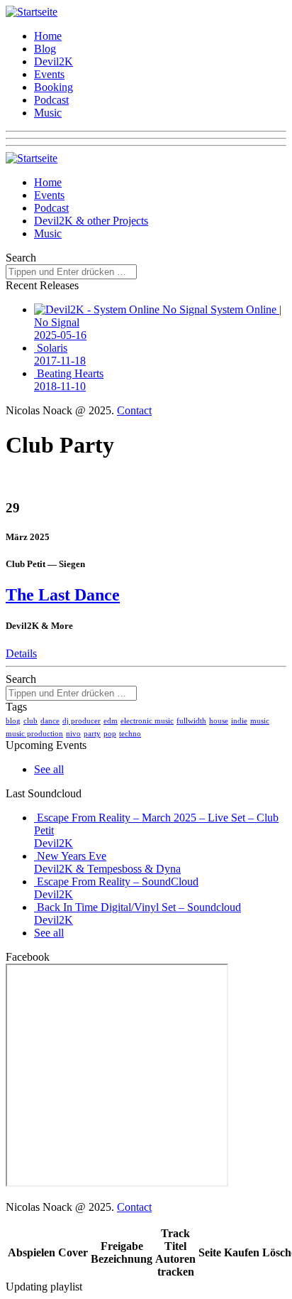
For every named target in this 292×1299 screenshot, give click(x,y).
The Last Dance (63, 595)
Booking (53, 87)
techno (130, 733)
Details (21, 653)
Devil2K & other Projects (91, 221)
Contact (134, 410)
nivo (73, 733)
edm (110, 720)
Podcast (51, 100)
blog (13, 720)
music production (34, 733)
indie (239, 720)
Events (49, 74)
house (218, 720)
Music (48, 113)
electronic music (147, 720)
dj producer (81, 720)
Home (48, 36)
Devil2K (53, 61)
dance (50, 720)
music (259, 720)
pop (109, 733)
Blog (45, 49)
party (92, 733)
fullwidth (191, 720)
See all (49, 769)
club (30, 720)
